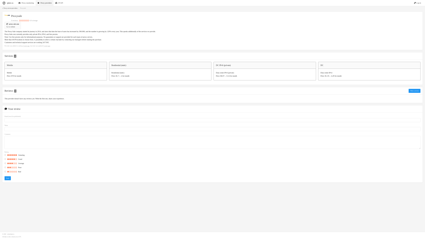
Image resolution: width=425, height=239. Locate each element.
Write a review (414, 91)
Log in (418, 3)
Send (7, 178)
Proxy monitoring (28, 3)
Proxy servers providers (10, 8)
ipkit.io (10, 3)
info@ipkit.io (10, 234)
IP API (60, 3)
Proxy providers (46, 3)
